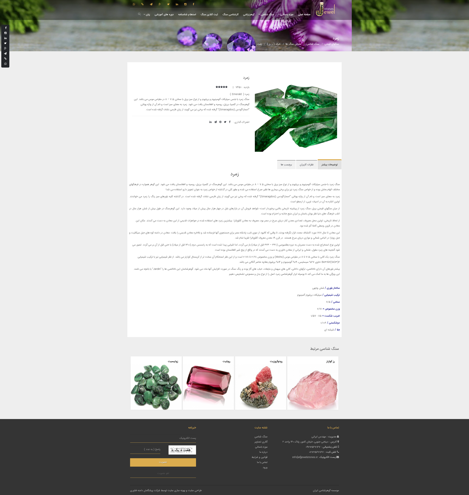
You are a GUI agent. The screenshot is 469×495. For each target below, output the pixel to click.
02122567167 (316, 452)
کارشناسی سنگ (230, 14)
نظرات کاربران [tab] (306, 165)
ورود (265, 467)
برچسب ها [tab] (286, 165)
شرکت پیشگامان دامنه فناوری (145, 490)
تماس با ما (262, 462)
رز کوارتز (330, 361)
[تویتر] (168, 4)
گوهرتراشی (248, 14)
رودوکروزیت (276, 361)
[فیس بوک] (193, 4)
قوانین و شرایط (259, 457)
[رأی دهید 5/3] (221, 87)
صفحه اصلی (303, 14)
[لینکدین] (177, 4)
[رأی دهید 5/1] (226, 87)
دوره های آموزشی (164, 14)
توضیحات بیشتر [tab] (330, 165)
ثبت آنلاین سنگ (209, 14)
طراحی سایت (195, 490)
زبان (147, 14)
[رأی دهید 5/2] (224, 87)
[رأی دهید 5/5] (217, 87)
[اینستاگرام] (185, 4)
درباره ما (263, 452)
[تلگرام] (151, 4)
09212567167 (313, 447)
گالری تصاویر (260, 442)
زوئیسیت (173, 361)
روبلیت (226, 361)
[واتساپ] (134, 4)
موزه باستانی (286, 14)
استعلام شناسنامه (187, 14)
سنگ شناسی (267, 14)
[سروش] (142, 4)
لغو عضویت (163, 473)
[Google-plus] (160, 4)
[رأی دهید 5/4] (219, 87)
